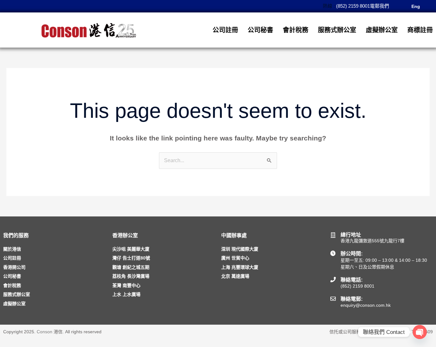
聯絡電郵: (352, 299)
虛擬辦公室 (382, 30)
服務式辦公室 (337, 30)
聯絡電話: (352, 280)
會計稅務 (295, 30)
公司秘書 (260, 30)
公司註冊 (225, 30)
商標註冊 (420, 30)
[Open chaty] (420, 332)
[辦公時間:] (333, 253)
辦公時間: (352, 253)
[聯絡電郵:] (333, 298)
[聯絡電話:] (333, 279)
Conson (44, 331)
